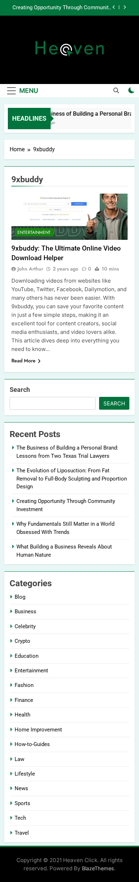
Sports (22, 803)
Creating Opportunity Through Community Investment (61, 8)
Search (20, 389)
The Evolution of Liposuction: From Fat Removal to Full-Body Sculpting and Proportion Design (71, 478)
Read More (23, 360)
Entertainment (34, 232)
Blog (20, 597)
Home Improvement (38, 729)
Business (25, 611)
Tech (20, 818)
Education (26, 656)
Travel (22, 833)
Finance (24, 700)
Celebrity (25, 626)
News (21, 788)
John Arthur (30, 268)
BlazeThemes (98, 868)
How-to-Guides (32, 744)
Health (22, 715)
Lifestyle (25, 774)
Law (19, 759)
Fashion (24, 685)
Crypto (22, 641)
